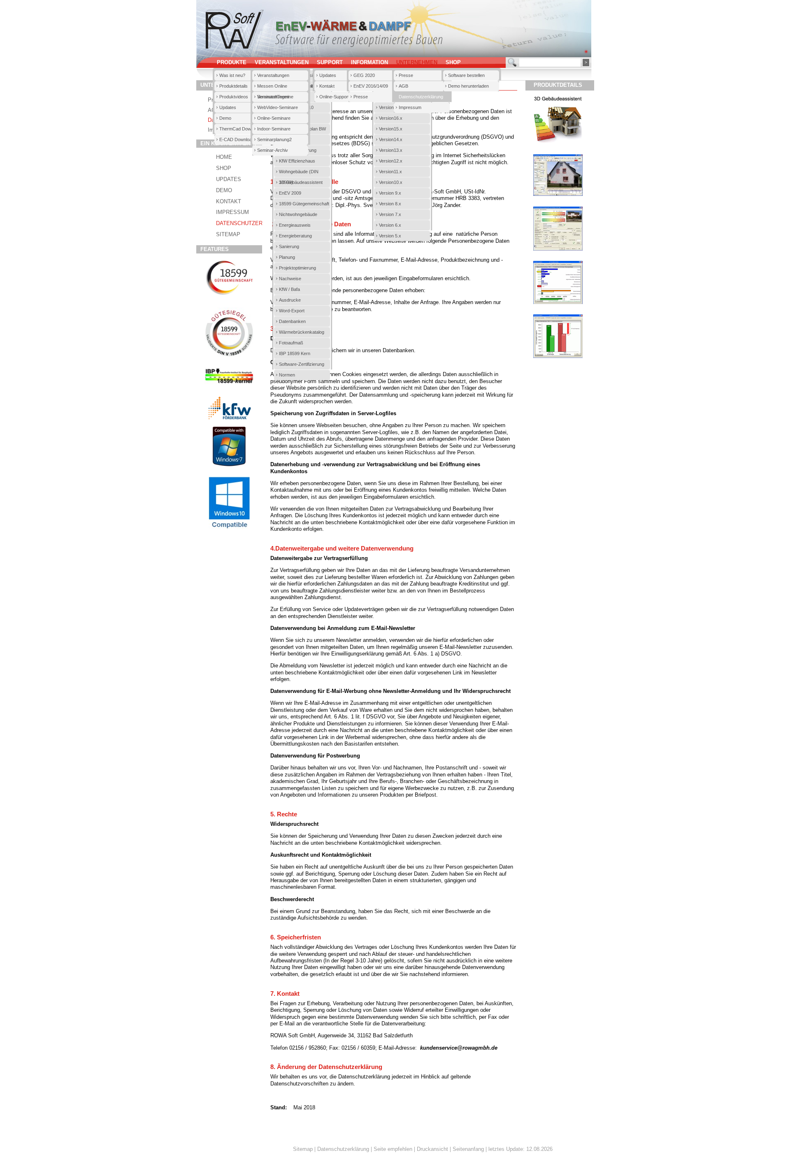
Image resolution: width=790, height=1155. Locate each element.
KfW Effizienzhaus (297, 160)
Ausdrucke (290, 299)
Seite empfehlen (393, 1149)
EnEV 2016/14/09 (370, 86)
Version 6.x (390, 225)
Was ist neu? (232, 75)
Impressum (410, 107)
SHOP (453, 62)
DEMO (224, 190)
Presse (360, 96)
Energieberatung (295, 235)
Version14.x (390, 139)
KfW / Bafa (289, 289)
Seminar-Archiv (272, 150)
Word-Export (291, 310)
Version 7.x (390, 214)
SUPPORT (330, 62)
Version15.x (390, 128)
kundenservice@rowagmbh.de (458, 1048)
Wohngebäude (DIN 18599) (298, 173)
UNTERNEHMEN (416, 62)
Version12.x (390, 160)
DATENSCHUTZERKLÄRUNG (252, 223)
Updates (227, 107)
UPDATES (228, 179)
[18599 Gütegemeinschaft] (229, 295)
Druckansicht (432, 1149)
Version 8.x (390, 203)
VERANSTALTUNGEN (282, 62)
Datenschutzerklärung (421, 96)
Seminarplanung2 (274, 139)
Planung (287, 257)
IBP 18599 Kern (294, 353)
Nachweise (290, 278)
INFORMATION (369, 62)
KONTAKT (228, 202)
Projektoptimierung (297, 267)
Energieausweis (295, 225)
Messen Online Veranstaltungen (273, 87)
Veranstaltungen (273, 75)
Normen (287, 374)
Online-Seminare (273, 118)
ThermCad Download (240, 128)
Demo (225, 118)
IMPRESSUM (232, 212)
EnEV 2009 (290, 193)
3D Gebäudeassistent (301, 182)
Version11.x (390, 171)
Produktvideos (233, 96)
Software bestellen (466, 75)
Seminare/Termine (275, 96)
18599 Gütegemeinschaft (304, 203)
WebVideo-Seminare (277, 107)
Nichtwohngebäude (298, 214)
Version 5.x (390, 235)
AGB (403, 86)
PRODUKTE (231, 62)
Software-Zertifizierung (301, 364)
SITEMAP (228, 234)
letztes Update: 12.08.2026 (520, 1149)
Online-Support (334, 96)
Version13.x (390, 150)
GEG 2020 (364, 75)
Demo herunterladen (468, 86)
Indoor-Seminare (273, 128)
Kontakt (327, 86)
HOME (224, 157)
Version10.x (390, 182)
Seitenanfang (468, 1149)
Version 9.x (390, 193)
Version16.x (390, 118)
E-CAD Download (236, 139)
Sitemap (303, 1149)
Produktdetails (233, 86)
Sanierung (289, 246)
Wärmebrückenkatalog (301, 332)
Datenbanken (292, 321)
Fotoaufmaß (291, 342)
